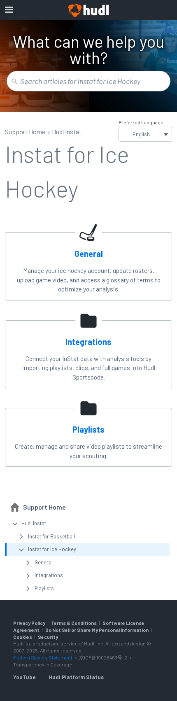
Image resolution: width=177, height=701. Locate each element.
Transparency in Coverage (42, 664)
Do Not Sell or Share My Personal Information (97, 630)
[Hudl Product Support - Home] (88, 10)
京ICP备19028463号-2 (103, 657)
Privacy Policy (29, 623)
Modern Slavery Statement (42, 657)
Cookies (22, 637)
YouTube (24, 677)
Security (48, 637)
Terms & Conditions (74, 623)
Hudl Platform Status (76, 677)
